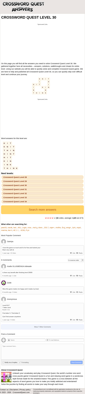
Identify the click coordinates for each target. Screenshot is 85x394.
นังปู (63, 228)
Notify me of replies (10, 362)
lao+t (10, 230)
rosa (30, 228)
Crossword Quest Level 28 (15, 177)
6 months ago (7, 276)
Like (74, 253)
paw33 (4, 228)
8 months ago (7, 292)
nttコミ (16, 230)
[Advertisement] (42, 40)
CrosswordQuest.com (21, 392)
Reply (81, 253)
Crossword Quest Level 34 (15, 202)
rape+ (52, 228)
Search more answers (42, 209)
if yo (27, 230)
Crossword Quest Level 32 (15, 193)
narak (10, 228)
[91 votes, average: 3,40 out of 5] (46, 218)
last (15, 228)
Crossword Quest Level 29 (15, 181)
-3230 (22, 230)
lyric (74, 228)
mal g (35, 228)
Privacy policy (25, 390)
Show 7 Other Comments (42, 327)
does (40, 228)
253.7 (46, 228)
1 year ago (6, 253)
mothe (58, 228)
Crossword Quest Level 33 (15, 197)
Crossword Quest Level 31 (15, 189)
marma (4, 230)
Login (24, 228)
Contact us (4, 390)
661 (19, 228)
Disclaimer (14, 390)
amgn (68, 228)
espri (79, 228)
